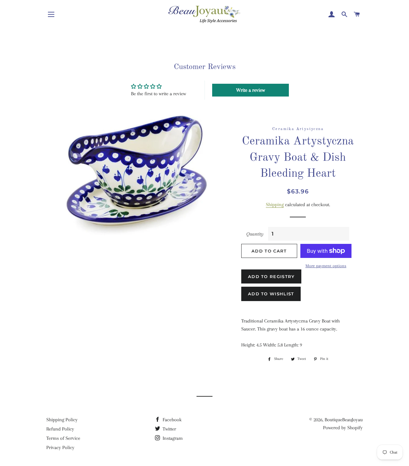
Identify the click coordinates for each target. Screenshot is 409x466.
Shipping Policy (62, 420)
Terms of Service (63, 438)
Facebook (171, 420)
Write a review (250, 90)
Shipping (275, 204)
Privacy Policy (60, 447)
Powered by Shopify (343, 428)
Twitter (168, 429)
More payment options (325, 265)
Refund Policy (60, 429)
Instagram (172, 438)
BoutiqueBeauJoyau (344, 420)
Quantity (255, 234)
